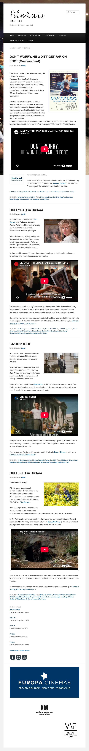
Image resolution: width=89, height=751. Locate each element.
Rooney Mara (44, 199)
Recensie (21, 197)
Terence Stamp (35, 333)
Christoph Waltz (22, 331)
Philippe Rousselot (22, 599)
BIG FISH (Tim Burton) (26, 473)
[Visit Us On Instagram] (18, 660)
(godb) (23, 65)
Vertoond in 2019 (29, 197)
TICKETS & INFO (35, 35)
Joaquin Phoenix (19, 199)
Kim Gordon (36, 199)
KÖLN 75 (13, 618)
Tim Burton (43, 333)
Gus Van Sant (64, 197)
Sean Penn (37, 384)
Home (12, 35)
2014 (62, 329)
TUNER (12, 634)
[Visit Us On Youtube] (24, 660)
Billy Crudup (57, 595)
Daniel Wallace (66, 595)
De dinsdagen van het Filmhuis (28, 329)
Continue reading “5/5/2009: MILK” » (23, 454)
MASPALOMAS (15, 610)
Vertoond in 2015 (50, 329)
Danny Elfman (48, 197)
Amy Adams (68, 329)
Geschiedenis (49, 35)
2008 (62, 460)
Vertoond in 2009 (50, 460)
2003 (41, 595)
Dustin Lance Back (19, 462)
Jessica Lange (55, 597)
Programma (22, 35)
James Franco (49, 462)
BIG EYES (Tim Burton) (26, 210)
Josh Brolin (58, 462)
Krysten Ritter (58, 331)
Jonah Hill (28, 199)
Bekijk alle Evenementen (19, 650)
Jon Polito (50, 331)
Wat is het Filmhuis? (17, 40)
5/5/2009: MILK (20, 344)
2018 (41, 197)
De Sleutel (56, 197)
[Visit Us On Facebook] (13, 660)
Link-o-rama (62, 35)
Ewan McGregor (29, 597)
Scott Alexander (24, 333)
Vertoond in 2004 (29, 595)
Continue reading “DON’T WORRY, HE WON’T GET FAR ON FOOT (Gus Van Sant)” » (43, 191)
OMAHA (12, 626)
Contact (30, 40)
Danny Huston (41, 331)
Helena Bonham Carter (42, 597)
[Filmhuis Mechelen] (27, 21)
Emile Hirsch (30, 462)
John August (64, 597)
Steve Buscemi (33, 599)
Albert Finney (48, 595)
